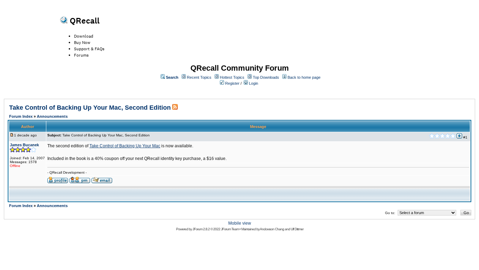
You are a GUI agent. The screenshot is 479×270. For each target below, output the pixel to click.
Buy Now (82, 42)
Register (232, 83)
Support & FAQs (89, 49)
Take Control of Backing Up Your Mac (124, 145)
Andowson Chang (272, 229)
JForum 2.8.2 (201, 229)
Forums (81, 55)
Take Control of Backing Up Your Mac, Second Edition (90, 107)
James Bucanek (24, 145)
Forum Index (21, 116)
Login (253, 83)
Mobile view (239, 223)
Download (83, 36)
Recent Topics (199, 77)
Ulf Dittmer (297, 229)
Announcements (52, 116)
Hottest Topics (232, 77)
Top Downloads (266, 77)
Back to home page (304, 77)
